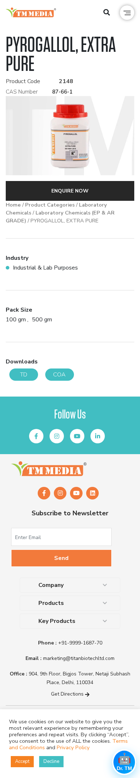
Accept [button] (22, 761)
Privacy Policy (73, 747)
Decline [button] (51, 761)
